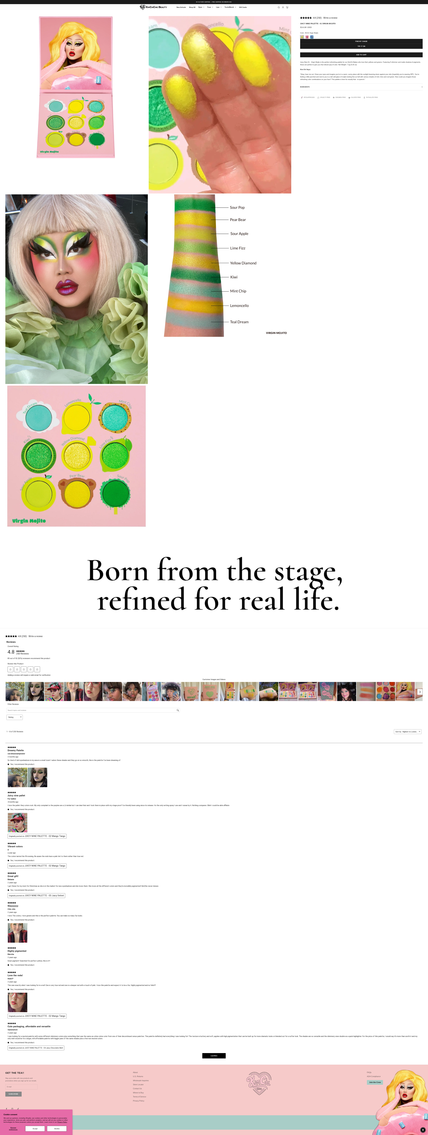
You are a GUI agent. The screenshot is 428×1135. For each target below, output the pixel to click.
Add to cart (361, 55)
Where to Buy (138, 1093)
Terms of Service (139, 1097)
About (135, 1072)
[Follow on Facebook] (6, 1109)
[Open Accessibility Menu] (423, 1130)
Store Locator (138, 1085)
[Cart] (287, 7)
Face (209, 7)
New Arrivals (181, 7)
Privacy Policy (62, 1122)
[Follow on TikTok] (18, 1109)
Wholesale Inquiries (141, 1081)
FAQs (369, 1072)
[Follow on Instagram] (12, 1109)
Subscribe (13, 1094)
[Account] (283, 7)
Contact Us (137, 1089)
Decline (57, 1129)
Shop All (192, 7)
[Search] (279, 7)
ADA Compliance (374, 1076)
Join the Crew (375, 1082)
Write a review (330, 17)
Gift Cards (243, 7)
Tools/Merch (229, 7)
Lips (217, 7)
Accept (35, 1129)
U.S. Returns (138, 1076)
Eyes (200, 7)
